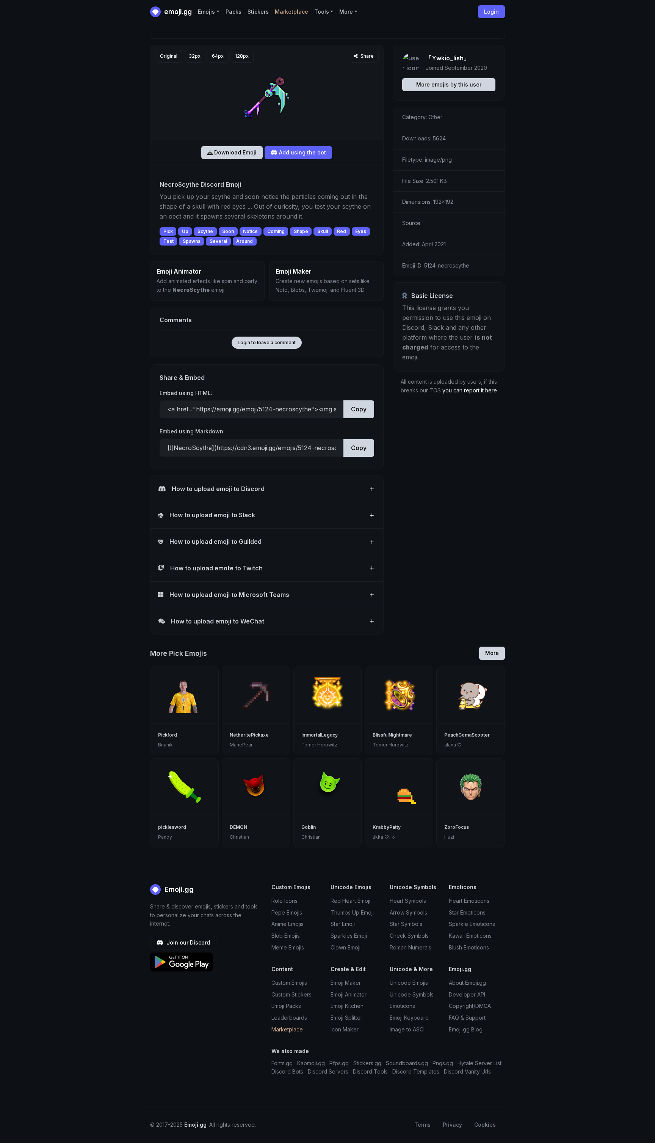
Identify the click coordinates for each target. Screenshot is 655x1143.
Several (218, 241)
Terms (422, 1124)
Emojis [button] (206, 11)
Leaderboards (289, 1017)
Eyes (360, 231)
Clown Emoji (345, 947)
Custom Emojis (289, 982)
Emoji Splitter (346, 1017)
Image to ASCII (408, 1029)
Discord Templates (415, 1071)
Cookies (485, 1124)
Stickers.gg (367, 1063)
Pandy (165, 837)
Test (168, 241)
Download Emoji (235, 152)
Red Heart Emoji (350, 900)
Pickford (167, 735)
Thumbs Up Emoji (352, 912)
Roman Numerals (410, 947)
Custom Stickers (291, 994)
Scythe (205, 231)
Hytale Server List (479, 1063)
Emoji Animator (349, 994)
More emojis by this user (448, 84)
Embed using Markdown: (192, 431)
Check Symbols (409, 935)
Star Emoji (343, 924)
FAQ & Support (467, 1017)
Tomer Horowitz (319, 745)
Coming (276, 231)
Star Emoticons (467, 912)
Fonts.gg (282, 1063)
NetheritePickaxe (249, 735)
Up (185, 231)
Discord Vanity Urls (467, 1071)
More (492, 653)
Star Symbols (406, 924)
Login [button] (491, 11)
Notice (250, 231)
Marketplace (291, 11)
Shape (301, 231)
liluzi (449, 837)
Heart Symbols (408, 900)
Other (435, 117)
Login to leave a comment (267, 342)
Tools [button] (321, 11)
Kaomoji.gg (311, 1063)
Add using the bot (301, 152)
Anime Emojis (287, 924)
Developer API (467, 994)
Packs (233, 11)
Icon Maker (345, 1029)
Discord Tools (370, 1071)
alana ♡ (453, 745)
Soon (228, 231)
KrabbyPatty (387, 827)
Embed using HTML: (186, 393)
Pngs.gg (442, 1063)
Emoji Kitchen (347, 1006)
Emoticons (402, 1006)
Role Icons (284, 900)
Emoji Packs (286, 1006)
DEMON (238, 827)
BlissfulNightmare (392, 735)
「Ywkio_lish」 (448, 58)
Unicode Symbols (412, 994)
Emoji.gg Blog (466, 1029)
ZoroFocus (456, 827)
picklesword (172, 827)
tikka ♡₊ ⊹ (384, 837)
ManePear (241, 745)
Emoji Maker (346, 982)
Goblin (308, 827)
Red (341, 231)
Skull (322, 231)
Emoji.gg (178, 889)
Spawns (192, 241)
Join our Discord (187, 942)
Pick (168, 231)
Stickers (258, 11)
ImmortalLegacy (319, 735)
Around (244, 241)
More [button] (346, 11)
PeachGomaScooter (467, 735)
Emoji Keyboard (409, 1017)
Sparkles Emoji (349, 935)
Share (366, 56)
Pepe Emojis (286, 912)
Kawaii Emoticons (470, 935)
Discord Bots (287, 1071)
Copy (359, 409)
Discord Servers (328, 1071)
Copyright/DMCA (470, 1006)
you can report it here (469, 390)
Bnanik (165, 745)
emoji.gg (177, 12)
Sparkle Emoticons (472, 924)
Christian (239, 837)
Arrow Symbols (408, 912)
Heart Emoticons (469, 900)
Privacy (452, 1124)
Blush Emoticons (469, 947)
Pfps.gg (339, 1063)
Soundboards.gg (407, 1063)
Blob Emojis (285, 935)
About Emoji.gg (467, 982)
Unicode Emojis (409, 982)
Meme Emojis (287, 947)
